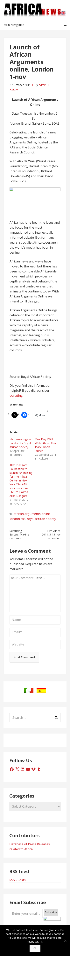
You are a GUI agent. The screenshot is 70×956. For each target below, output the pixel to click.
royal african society (41, 519)
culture (14, 90)
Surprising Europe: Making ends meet (19, 534)
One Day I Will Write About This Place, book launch (45, 445)
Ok (35, 948)
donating (16, 395)
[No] (65, 941)
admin (42, 85)
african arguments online (32, 514)
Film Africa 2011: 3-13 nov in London (51, 534)
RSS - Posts (17, 880)
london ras (17, 519)
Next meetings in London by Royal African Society (20, 443)
